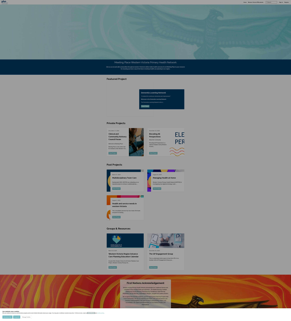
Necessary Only (7, 317)
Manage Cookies (26, 317)
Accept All (16, 317)
